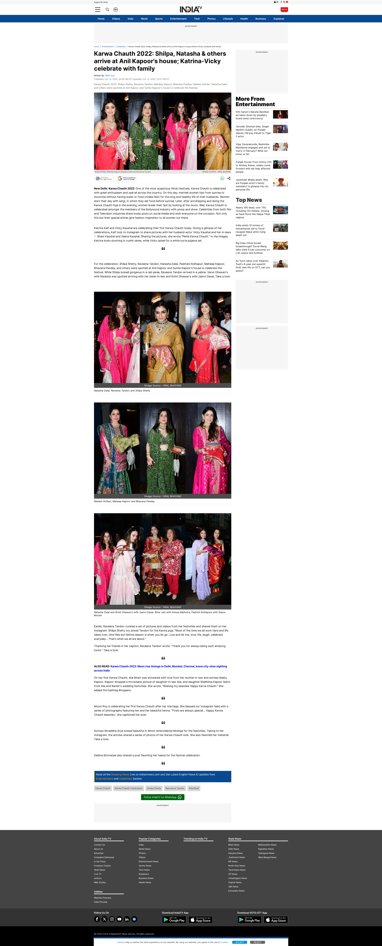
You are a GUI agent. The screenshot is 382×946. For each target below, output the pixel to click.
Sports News (145, 865)
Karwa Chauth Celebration (129, 788)
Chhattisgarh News (237, 878)
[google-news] (134, 919)
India (130, 18)
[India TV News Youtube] (287, 2)
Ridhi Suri (109, 75)
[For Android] (249, 919)
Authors (97, 878)
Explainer (279, 18)
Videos (116, 18)
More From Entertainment (255, 101)
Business (260, 18)
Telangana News (266, 853)
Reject (257, 942)
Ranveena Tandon (174, 788)
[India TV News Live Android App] (174, 919)
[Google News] (104, 178)
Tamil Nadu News (236, 870)
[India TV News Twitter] (284, 2)
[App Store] (200, 919)
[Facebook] (97, 919)
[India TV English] (191, 9)
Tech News (144, 870)
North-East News (236, 865)
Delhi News (233, 849)
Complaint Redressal (104, 857)
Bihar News (233, 844)
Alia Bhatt (194, 788)
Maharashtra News (267, 844)
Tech (197, 18)
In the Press (99, 861)
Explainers (144, 874)
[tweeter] (104, 919)
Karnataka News (236, 890)
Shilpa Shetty (154, 788)
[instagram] (112, 919)
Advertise (98, 853)
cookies (224, 942)
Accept (240, 942)
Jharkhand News (236, 857)
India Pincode (100, 902)
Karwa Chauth (103, 788)
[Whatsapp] (222, 178)
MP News (233, 861)
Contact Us (99, 844)
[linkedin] (127, 919)
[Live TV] (284, 9)
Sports (159, 18)
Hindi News (99, 870)
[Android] (278, 2)
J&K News (233, 886)
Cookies (121, 942)
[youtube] (119, 919)
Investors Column (102, 865)
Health (244, 18)
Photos (211, 18)
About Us (98, 849)
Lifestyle (228, 18)
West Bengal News (267, 857)
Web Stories (100, 882)
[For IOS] (276, 919)
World (144, 18)
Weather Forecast (102, 897)
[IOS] (275, 2)
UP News (232, 874)
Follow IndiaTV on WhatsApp (160, 797)
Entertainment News (148, 861)
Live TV (97, 874)
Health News (145, 882)
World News (144, 849)
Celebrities (121, 46)
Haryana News (235, 853)
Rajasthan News (266, 849)
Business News (146, 878)
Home (101, 18)
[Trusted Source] (126, 178)
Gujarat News (234, 882)
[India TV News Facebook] (281, 2)
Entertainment (178, 18)
